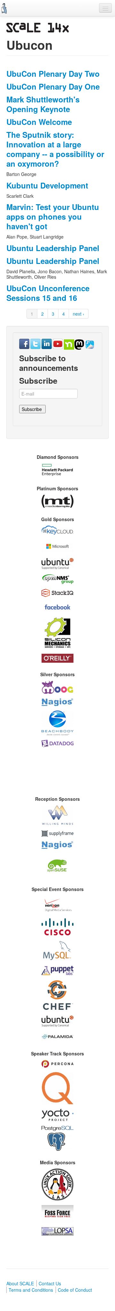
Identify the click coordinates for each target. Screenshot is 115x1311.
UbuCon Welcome (39, 121)
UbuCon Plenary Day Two (53, 73)
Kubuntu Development (47, 185)
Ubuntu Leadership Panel (52, 247)
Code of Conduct (75, 1290)
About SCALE (20, 1283)
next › (78, 313)
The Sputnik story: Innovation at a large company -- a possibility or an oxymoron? (55, 149)
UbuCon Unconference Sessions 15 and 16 (47, 293)
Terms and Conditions (31, 1290)
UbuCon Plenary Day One (53, 86)
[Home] (4, 8)
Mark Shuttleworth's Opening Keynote (43, 104)
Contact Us (50, 1283)
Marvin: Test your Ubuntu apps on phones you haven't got (52, 216)
